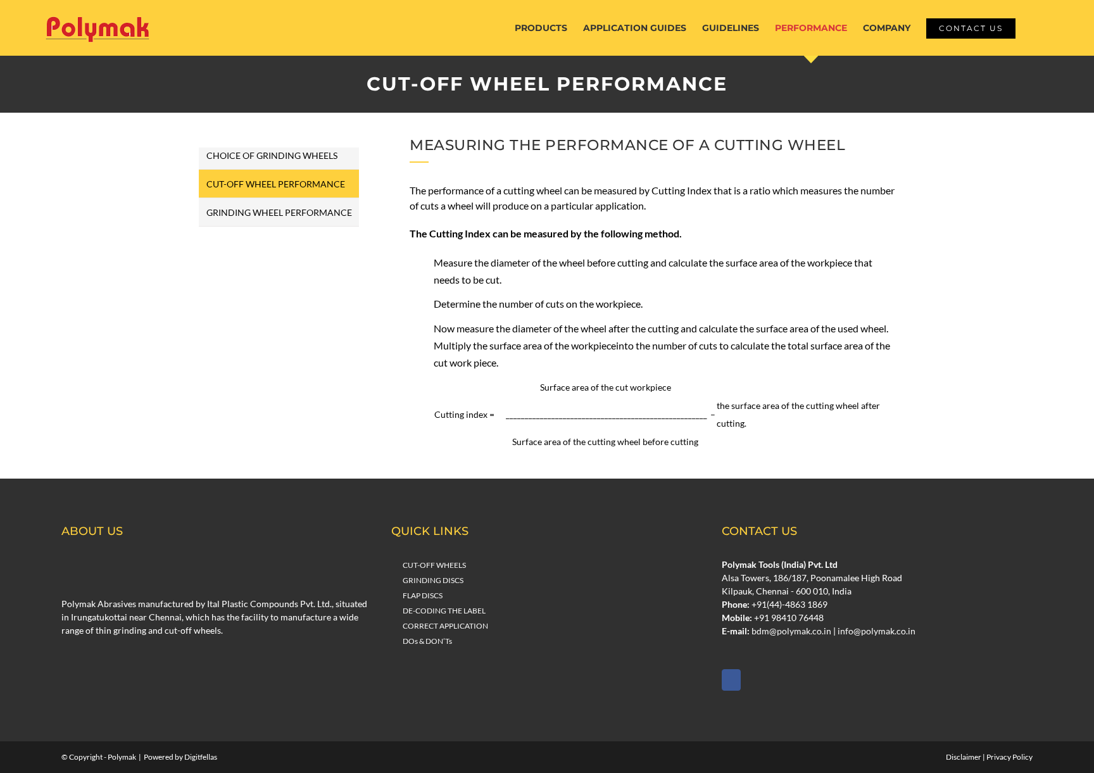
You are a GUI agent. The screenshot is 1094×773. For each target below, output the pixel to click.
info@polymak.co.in (876, 630)
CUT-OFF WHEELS (434, 565)
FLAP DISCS (423, 595)
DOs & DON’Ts (427, 641)
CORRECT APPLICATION (445, 626)
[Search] (1034, 28)
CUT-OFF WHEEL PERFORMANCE (275, 184)
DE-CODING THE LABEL (444, 610)
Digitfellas (200, 757)
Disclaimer (963, 757)
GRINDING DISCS (433, 580)
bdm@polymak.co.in (791, 630)
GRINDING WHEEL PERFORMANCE (279, 212)
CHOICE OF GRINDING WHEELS (271, 155)
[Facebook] (731, 680)
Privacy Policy (1009, 757)
